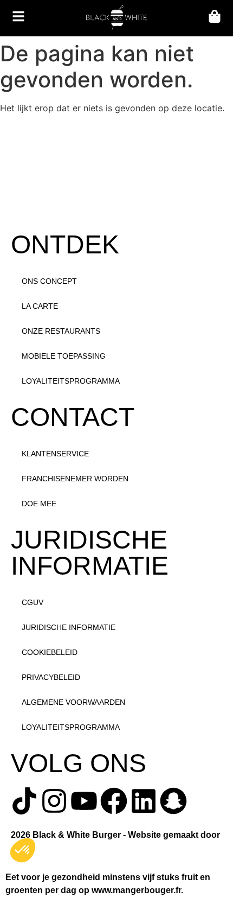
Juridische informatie (68, 627)
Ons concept (49, 281)
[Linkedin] (143, 800)
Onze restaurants (61, 331)
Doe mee (39, 503)
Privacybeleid (51, 677)
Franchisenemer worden (75, 478)
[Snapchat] (173, 800)
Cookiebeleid (49, 652)
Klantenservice (55, 453)
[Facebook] (113, 800)
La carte (40, 306)
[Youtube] (84, 800)
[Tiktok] (24, 800)
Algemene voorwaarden (73, 702)
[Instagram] (54, 800)
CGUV (32, 602)
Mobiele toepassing (64, 356)
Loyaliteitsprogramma (71, 381)
